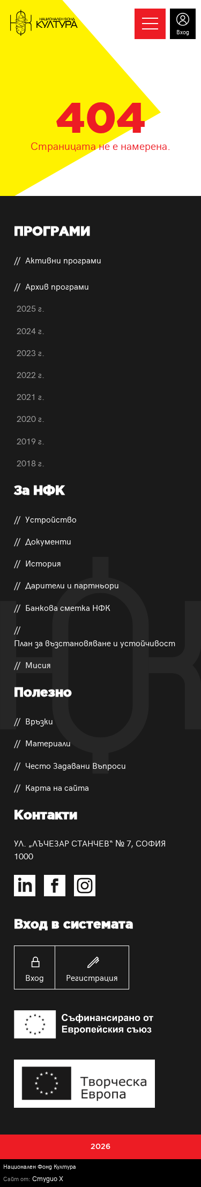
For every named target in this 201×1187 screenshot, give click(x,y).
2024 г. (30, 330)
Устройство (51, 519)
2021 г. (30, 396)
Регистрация (92, 977)
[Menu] (150, 24)
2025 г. (30, 308)
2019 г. (30, 441)
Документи (48, 541)
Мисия (38, 664)
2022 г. (30, 374)
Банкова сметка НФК (67, 607)
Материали (48, 743)
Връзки (39, 721)
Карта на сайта (57, 787)
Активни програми (63, 260)
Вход (34, 977)
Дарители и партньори (72, 585)
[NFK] (44, 23)
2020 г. (30, 418)
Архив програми (57, 286)
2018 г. (30, 462)
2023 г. (30, 352)
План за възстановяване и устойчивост (94, 642)
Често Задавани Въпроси (75, 765)
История (43, 563)
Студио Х (47, 1178)
